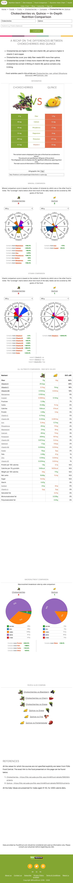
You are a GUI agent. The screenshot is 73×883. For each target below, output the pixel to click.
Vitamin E (4, 415)
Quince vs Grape (36, 710)
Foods (11, 9)
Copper (4, 398)
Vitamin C (5, 387)
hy (40, 872)
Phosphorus (5, 426)
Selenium (4, 444)
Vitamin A (38, 359)
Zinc (2, 458)
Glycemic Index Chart (57, 3)
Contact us (18, 875)
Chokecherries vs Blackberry (36, 692)
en (32, 872)
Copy (42, 171)
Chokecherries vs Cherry (36, 698)
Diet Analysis (27, 3)
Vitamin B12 (38, 362)
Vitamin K (4, 384)
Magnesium (5, 430)
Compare (43, 9)
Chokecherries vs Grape (36, 704)
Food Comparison (40, 3)
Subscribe (40, 6)
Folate (3, 451)
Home (4, 9)
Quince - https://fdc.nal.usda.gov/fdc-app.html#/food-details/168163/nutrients (38, 783)
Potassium (5, 437)
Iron (2, 422)
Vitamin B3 (5, 440)
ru (36, 872)
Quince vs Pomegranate (36, 723)
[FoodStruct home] (5, 4)
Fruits (19, 9)
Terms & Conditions (53, 875)
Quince (67, 9)
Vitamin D (38, 357)
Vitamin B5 (5, 419)
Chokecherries (31, 9)
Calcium (4, 433)
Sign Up (49, 6)
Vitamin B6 (5, 391)
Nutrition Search (14, 3)
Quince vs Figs (36, 717)
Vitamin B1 (5, 461)
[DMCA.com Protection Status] (36, 858)
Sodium (4, 486)
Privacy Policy (39, 875)
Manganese (5, 394)
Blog (33, 6)
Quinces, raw (42, 75)
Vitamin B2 (5, 447)
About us (8, 875)
